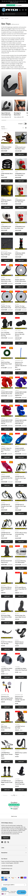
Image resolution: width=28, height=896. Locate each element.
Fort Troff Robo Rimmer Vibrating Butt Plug (5, 334)
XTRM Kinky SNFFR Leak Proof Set (20, 253)
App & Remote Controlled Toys (6, 114)
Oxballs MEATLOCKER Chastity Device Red (6, 392)
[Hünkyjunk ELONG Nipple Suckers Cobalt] (7, 854)
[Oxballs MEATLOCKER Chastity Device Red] (7, 382)
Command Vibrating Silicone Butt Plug (6, 809)
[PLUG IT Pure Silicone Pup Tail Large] (7, 632)
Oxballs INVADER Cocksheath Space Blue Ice (20, 450)
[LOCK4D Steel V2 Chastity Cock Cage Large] (21, 467)
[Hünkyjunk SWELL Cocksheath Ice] (7, 882)
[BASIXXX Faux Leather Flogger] (21, 743)
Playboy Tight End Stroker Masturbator (20, 280)
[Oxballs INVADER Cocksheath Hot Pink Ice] (7, 467)
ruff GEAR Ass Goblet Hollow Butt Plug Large (6, 670)
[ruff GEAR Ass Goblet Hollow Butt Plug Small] (21, 659)
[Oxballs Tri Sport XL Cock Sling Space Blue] (7, 439)
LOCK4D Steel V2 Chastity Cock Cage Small (6, 534)
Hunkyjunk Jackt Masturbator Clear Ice (21, 809)
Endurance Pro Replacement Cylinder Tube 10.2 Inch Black (20, 699)
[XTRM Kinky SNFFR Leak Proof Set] (21, 244)
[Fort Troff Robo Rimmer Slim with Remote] (21, 323)
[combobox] (14, 13)
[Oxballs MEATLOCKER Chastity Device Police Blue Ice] (21, 411)
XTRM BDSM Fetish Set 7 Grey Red (20, 200)
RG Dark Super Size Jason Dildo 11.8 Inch (20, 616)
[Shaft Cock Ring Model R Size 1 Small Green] (7, 353)
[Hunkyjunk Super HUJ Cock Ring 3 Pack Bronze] (21, 826)
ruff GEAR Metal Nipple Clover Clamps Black (7, 754)
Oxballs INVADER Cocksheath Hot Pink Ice (6, 478)
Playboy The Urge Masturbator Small (6, 306)
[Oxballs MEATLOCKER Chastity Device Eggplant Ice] (21, 383)
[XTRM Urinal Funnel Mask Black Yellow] (21, 138)
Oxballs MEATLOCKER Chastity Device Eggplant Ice (20, 393)
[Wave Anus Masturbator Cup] (7, 717)
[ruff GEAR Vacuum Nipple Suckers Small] (7, 771)
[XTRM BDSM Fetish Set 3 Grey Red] (21, 164)
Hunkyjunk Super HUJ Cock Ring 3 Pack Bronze (21, 837)
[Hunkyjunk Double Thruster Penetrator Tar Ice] (7, 826)
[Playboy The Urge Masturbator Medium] (21, 297)
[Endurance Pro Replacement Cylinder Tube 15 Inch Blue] (21, 353)
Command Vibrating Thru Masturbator (20, 561)
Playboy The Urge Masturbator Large (6, 280)
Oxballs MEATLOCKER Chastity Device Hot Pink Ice (6, 421)
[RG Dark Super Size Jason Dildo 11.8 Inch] (21, 606)
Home (2, 18)
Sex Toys (6, 18)
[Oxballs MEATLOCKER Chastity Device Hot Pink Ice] (7, 411)
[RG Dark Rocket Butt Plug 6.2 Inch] (7, 551)
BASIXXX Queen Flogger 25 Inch (19, 642)
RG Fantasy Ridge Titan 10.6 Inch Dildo (6, 616)
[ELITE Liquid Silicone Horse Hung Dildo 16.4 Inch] (21, 578)
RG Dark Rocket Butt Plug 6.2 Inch (6, 561)
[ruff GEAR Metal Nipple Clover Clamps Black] (7, 743)
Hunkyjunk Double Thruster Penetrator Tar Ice (6, 837)
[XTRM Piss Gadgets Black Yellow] (7, 190)
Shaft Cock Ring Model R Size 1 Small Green (6, 364)
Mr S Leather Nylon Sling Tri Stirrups (6, 253)
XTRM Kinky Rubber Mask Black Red (6, 147)
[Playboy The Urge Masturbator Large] (7, 270)
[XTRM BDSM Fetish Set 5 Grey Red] (21, 217)
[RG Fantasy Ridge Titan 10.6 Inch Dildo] (7, 606)
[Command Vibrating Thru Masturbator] (21, 551)
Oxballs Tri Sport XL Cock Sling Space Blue (6, 450)
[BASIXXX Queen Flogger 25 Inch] (21, 632)
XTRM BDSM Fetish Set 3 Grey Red (20, 174)
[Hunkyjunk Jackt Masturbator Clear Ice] (21, 799)
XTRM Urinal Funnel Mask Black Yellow (20, 147)
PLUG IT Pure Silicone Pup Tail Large (6, 642)
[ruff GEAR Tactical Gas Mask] (21, 717)
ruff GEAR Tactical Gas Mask (20, 727)
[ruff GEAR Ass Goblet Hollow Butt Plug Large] (7, 659)
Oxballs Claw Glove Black (20, 864)
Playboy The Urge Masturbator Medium (20, 306)
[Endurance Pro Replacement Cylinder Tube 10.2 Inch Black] (21, 687)
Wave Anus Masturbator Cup (5, 727)
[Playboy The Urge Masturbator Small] (7, 296)
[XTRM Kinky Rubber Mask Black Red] (7, 137)
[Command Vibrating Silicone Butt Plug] (7, 799)
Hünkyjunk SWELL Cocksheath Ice (6, 892)
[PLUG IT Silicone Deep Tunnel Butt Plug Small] (21, 523)
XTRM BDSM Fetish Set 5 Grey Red (20, 227)
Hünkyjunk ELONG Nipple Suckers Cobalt (6, 865)
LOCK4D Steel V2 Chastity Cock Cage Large (20, 478)
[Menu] (25, 9)
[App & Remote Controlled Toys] (7, 105)
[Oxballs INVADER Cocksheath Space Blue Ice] (21, 439)
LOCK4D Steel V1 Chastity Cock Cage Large (20, 506)
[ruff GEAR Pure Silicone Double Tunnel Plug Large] (21, 771)
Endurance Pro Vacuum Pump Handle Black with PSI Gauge (7, 698)
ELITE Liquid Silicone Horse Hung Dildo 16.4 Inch (21, 589)
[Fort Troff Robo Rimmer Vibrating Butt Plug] (7, 323)
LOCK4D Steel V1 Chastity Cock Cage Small (6, 506)
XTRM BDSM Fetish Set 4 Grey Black (6, 227)
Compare (20, 123)
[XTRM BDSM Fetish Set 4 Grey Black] (7, 217)
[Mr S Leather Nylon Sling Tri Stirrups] (7, 243)
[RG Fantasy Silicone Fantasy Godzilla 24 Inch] (7, 578)
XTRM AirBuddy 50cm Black (7, 174)
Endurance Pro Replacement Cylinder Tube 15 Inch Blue (21, 365)
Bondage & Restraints (17, 114)
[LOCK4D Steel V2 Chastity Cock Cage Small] (7, 523)
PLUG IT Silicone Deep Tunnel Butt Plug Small (21, 534)
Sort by (3, 126)
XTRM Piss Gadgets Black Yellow (6, 200)
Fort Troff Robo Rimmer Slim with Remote (19, 334)
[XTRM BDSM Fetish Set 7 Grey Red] (21, 191)
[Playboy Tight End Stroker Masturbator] (21, 270)
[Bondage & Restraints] (19, 105)
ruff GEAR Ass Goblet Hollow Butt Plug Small (21, 669)
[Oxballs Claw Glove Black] (21, 854)
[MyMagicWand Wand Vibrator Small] (21, 882)
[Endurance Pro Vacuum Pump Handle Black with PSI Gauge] (7, 687)
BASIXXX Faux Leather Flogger (21, 753)
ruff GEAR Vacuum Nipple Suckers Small (6, 781)
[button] (22, 9)
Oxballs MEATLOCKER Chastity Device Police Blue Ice (20, 421)
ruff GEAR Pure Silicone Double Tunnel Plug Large (20, 782)
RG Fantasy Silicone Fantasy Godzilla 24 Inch (6, 589)
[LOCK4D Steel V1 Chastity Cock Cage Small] (7, 495)
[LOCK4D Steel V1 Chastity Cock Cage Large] (21, 495)
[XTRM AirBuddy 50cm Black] (7, 164)
